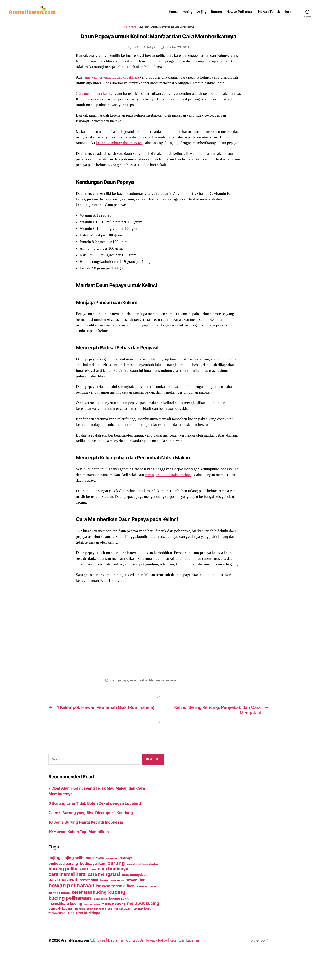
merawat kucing (143, 903)
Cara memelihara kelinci (95, 93)
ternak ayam (123, 908)
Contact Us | (136, 940)
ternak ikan (56, 913)
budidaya (125, 858)
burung (116, 863)
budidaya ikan (92, 863)
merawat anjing (92, 904)
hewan (104, 880)
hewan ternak (110, 885)
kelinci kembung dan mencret (119, 143)
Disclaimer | (117, 940)
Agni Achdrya (146, 47)
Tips (71, 913)
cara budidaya (113, 868)
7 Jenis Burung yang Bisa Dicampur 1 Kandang (90, 812)
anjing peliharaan (78, 857)
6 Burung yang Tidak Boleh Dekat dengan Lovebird (94, 803)
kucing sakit (119, 898)
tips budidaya (88, 912)
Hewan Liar (134, 880)
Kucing (187, 12)
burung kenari (134, 864)
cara (93, 869)
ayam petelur (112, 858)
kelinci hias (147, 680)
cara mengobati (134, 874)
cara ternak (88, 880)
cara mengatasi (104, 874)
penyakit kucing (60, 908)
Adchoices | (99, 940)
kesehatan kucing (89, 892)
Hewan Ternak (269, 12)
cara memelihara (67, 874)
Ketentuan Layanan (184, 940)
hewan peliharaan (71, 885)
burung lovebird (150, 864)
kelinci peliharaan (59, 892)
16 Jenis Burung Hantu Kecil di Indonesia (85, 822)
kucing (116, 892)
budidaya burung (63, 863)
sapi (110, 908)
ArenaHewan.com (75, 940)
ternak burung (144, 908)
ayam (100, 858)
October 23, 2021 (177, 47)
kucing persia (100, 898)
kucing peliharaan (69, 898)
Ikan (288, 12)
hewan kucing (117, 880)
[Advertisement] (158, 629)
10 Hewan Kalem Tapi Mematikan (78, 831)
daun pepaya (119, 680)
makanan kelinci (167, 680)
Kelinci (133, 27)
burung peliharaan (68, 868)
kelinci (134, 680)
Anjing (201, 12)
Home (173, 12)
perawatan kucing (96, 908)
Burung (216, 12)
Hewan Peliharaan (240, 12)
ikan (131, 886)
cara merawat (62, 879)
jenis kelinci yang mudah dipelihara (111, 77)
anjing (54, 857)
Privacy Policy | (158, 940)
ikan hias (142, 886)
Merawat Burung (113, 904)
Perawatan (79, 909)
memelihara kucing (65, 903)
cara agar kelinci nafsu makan (168, 475)
